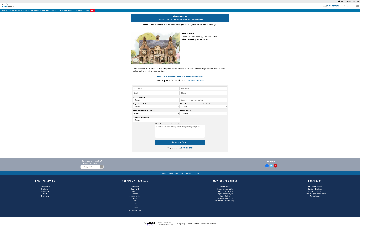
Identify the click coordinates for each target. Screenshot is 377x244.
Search (163, 173)
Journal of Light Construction (315, 194)
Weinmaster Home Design (225, 201)
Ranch (45, 194)
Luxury (134, 191)
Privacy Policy (181, 224)
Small (135, 201)
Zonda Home (315, 196)
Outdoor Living (134, 196)
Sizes (30, 10)
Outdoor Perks (52, 10)
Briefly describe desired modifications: (168, 124)
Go (357, 6)
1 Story (135, 203)
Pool (135, 198)
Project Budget (185, 111)
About (188, 173)
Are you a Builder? (139, 97)
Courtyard (135, 189)
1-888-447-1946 (195, 80)
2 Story (135, 205)
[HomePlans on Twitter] (271, 166)
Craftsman (45, 189)
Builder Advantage (315, 189)
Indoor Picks (39, 10)
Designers (79, 10)
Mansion (135, 194)
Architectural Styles (18, 10)
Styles (170, 173)
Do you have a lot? (139, 104)
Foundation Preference (141, 117)
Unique (71, 10)
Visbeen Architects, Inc (225, 198)
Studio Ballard (225, 196)
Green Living (225, 187)
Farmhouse (45, 191)
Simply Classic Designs (225, 194)
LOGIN (353, 1)
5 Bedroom (135, 187)
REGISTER (348, 1)
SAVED (342, 1)
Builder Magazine (314, 191)
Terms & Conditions (193, 224)
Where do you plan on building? (144, 111)
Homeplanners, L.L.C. (225, 189)
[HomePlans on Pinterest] (275, 166)
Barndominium (44, 187)
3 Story (135, 208)
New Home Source (315, 187)
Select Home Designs (225, 191)
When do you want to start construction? (195, 104)
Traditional (45, 196)
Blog (87, 10)
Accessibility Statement (208, 224)
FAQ (182, 173)
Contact (196, 173)
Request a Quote (180, 142)
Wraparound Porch (135, 210)
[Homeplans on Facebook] (267, 166)
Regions (63, 10)
